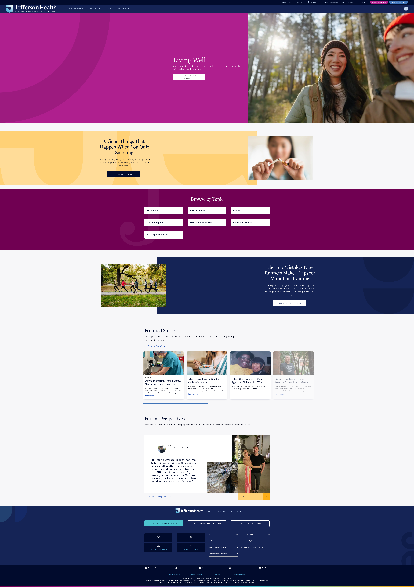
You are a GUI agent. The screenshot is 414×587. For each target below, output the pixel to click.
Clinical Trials (286, 2)
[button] (175, 403)
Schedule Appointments (379, 2)
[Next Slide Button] (266, 496)
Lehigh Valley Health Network (334, 2)
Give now (300, 2)
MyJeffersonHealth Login (398, 2)
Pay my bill (313, 2)
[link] (156, 346)
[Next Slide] (273, 373)
